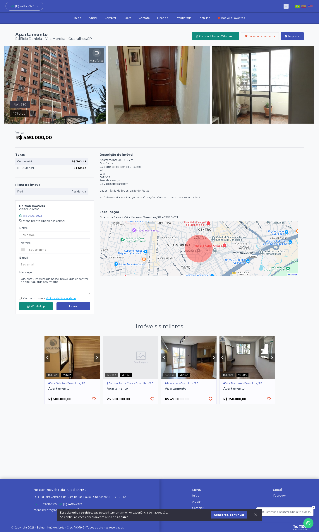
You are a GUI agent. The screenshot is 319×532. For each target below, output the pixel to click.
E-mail (73, 306)
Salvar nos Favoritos (262, 36)
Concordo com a (49, 298)
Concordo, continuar (229, 514)
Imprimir (294, 36)
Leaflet (293, 274)
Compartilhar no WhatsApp (217, 36)
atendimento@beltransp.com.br (44, 220)
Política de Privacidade (61, 298)
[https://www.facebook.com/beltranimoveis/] (286, 6)
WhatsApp (38, 306)
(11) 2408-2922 (24, 6)
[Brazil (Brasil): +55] (23, 249)
